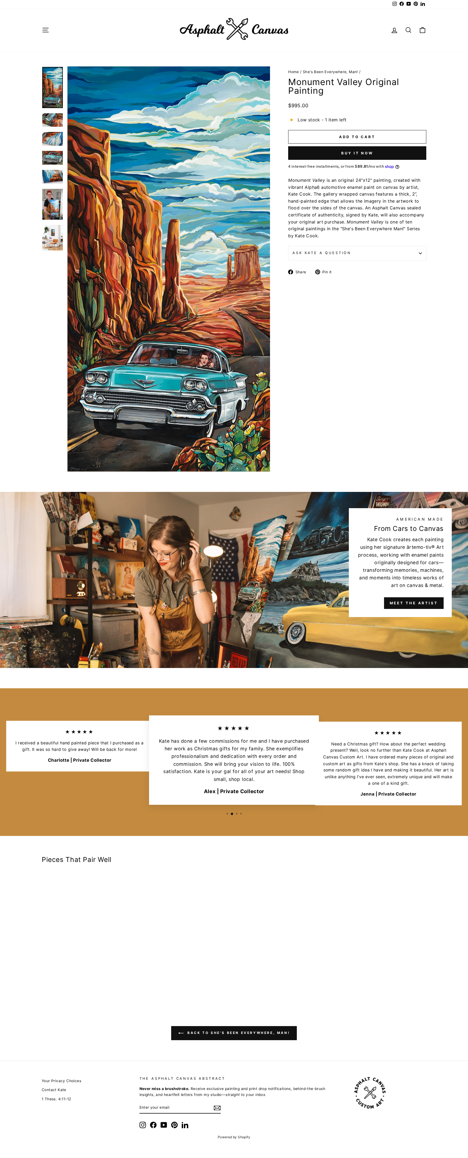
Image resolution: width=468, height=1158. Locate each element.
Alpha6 (312, 187)
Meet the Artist (414, 603)
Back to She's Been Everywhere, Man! (238, 1033)
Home (293, 72)
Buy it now (357, 153)
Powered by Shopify (234, 1137)
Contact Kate (54, 1090)
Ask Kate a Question (321, 253)
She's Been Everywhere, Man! (330, 72)
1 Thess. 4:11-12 (56, 1099)
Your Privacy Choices (61, 1081)
